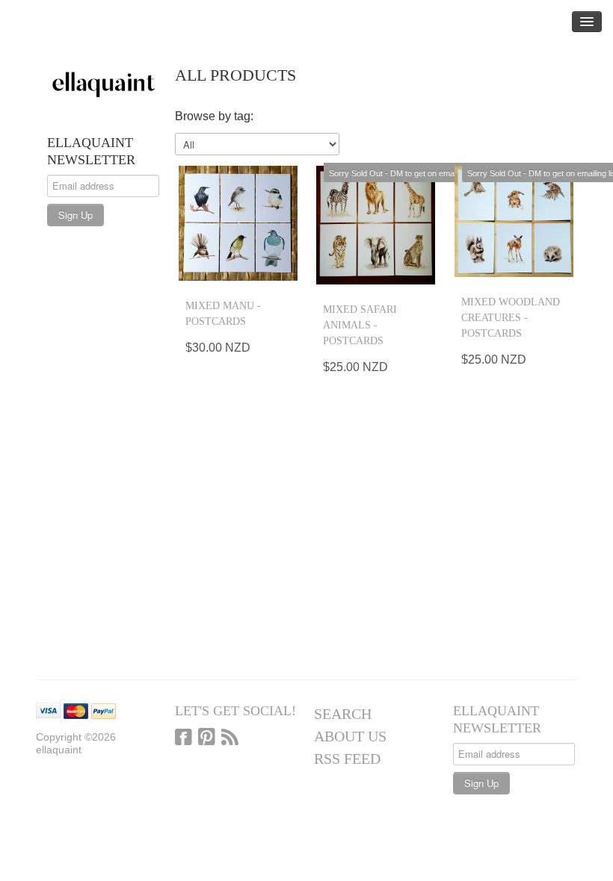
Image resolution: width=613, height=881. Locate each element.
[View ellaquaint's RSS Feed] (229, 738)
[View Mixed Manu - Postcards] (238, 223)
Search (343, 714)
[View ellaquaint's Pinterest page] (206, 738)
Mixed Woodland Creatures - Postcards (510, 317)
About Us (350, 736)
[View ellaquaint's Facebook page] (183, 738)
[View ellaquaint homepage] (103, 82)
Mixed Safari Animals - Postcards (360, 325)
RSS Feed (347, 758)
